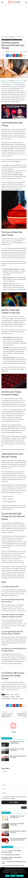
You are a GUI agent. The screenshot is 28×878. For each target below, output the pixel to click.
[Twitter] (10, 55)
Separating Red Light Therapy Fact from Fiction (22, 715)
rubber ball (13, 84)
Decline (13, 875)
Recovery (18, 696)
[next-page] (5, 763)
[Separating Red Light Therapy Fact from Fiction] (5, 833)
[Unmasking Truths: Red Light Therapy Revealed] (5, 818)
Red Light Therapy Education (17, 39)
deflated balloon (20, 80)
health (12, 694)
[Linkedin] (17, 55)
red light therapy (14, 698)
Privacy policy (20, 875)
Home (2, 36)
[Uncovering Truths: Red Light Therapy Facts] (5, 826)
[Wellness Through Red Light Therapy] (14, 2)
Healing (7, 694)
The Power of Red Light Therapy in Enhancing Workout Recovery (7, 715)
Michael (7, 51)
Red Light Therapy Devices (10, 36)
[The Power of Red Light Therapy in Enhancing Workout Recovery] (5, 841)
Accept (7, 875)
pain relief (12, 696)
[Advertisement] (14, 19)
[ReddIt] (20, 55)
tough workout (6, 82)
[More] (23, 55)
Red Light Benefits (6, 698)
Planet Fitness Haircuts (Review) (12, 854)
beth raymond (4, 857)
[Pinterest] (14, 55)
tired (7, 80)
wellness (21, 698)
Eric (2, 854)
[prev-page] (2, 763)
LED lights (17, 694)
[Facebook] (7, 55)
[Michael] (3, 52)
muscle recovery (5, 696)
